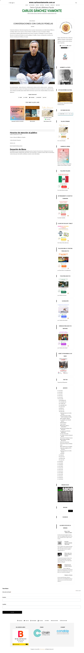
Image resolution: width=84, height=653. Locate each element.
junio (61, 409)
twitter (27, 620)
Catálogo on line (63, 620)
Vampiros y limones (68, 575)
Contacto (52, 5)
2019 (60, 463)
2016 (60, 467)
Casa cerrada (63, 424)
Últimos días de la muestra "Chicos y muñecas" (68, 554)
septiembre (62, 405)
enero (61, 459)
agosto (61, 406)
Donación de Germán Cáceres (66, 438)
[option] (17, 114)
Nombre (4, 597)
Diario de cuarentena (64, 442)
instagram (34, 620)
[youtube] (12, 3)
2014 (60, 471)
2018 (60, 464)
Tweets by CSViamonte (62, 382)
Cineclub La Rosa (54, 620)
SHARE (20, 97)
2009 (60, 479)
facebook (20, 620)
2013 (60, 472)
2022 (60, 397)
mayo (61, 411)
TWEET (26, 97)
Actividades (32, 5)
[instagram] (14, 3)
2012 (60, 474)
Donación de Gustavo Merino (66, 443)
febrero (61, 458)
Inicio (26, 5)
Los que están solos (64, 433)
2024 (60, 394)
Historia (42, 5)
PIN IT (45, 97)
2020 (60, 461)
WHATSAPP (39, 97)
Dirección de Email (7, 592)
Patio (61, 445)
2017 (60, 466)
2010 (60, 477)
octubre (61, 403)
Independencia (63, 422)
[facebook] (9, 3)
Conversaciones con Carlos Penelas (43, 30)
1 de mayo (62, 453)
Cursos (37, 5)
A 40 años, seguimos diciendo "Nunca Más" (68, 543)
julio (61, 408)
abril (61, 455)
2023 (60, 395)
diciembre (62, 400)
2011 (60, 475)
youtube (41, 620)
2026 (60, 390)
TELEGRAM (32, 97)
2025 (60, 392)
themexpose (42, 649)
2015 (60, 469)
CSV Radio (47, 5)
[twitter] (10, 3)
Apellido (4, 604)
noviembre (62, 402)
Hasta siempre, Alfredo (65, 418)
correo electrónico (35, 154)
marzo (61, 456)
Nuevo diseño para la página (66, 446)
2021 (60, 398)
